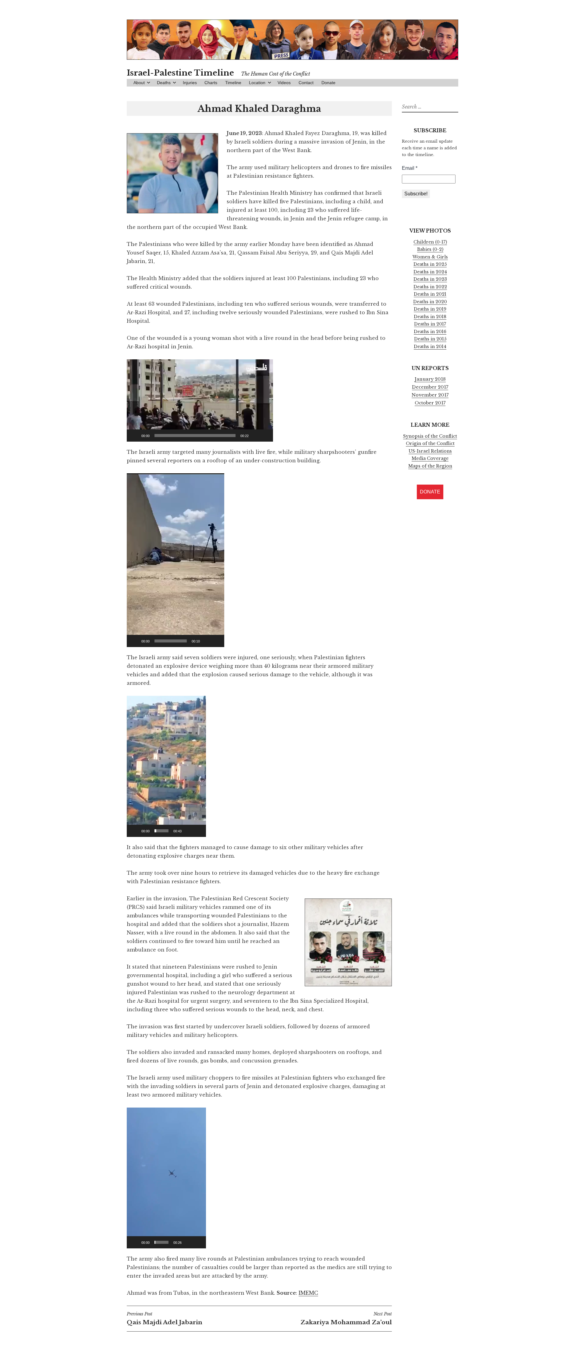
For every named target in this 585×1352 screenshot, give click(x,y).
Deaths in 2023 (430, 279)
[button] (200, 400)
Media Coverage (430, 458)
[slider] (195, 435)
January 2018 (430, 379)
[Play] (135, 435)
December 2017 (430, 387)
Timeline (233, 82)
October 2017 (430, 403)
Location (257, 82)
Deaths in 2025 (430, 264)
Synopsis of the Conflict (430, 436)
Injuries (190, 82)
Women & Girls (430, 257)
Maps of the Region (430, 466)
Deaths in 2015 (430, 339)
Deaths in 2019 (430, 309)
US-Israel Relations (430, 451)
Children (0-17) (430, 242)
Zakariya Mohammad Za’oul (346, 1318)
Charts (210, 82)
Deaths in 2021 (430, 294)
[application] (200, 400)
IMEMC (308, 1293)
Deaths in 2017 (430, 324)
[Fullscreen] (265, 435)
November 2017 (430, 395)
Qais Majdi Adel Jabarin (164, 1318)
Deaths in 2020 (430, 301)
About (139, 82)
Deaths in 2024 (430, 272)
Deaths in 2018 (430, 316)
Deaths (164, 82)
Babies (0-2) (430, 249)
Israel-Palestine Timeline (180, 73)
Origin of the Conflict (430, 443)
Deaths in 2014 (430, 346)
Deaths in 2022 (430, 287)
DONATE (430, 491)
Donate (328, 82)
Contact (306, 82)
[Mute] (255, 435)
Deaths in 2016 (430, 331)
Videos (284, 82)
